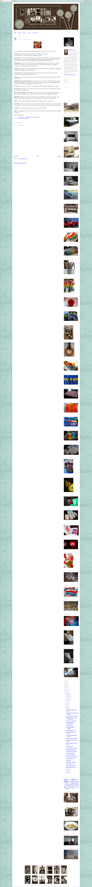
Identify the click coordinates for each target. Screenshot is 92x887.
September (68, 699)
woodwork (68, 785)
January (67, 772)
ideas (67, 782)
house (65, 786)
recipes (66, 779)
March (67, 769)
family (77, 784)
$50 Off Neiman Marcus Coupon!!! (70, 728)
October (67, 697)
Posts (66, 80)
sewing (74, 785)
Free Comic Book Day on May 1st (72, 716)
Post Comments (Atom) (23, 158)
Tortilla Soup (68, 760)
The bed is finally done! (70, 758)
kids (67, 784)
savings (27, 118)
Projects (24, 32)
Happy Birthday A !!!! (70, 763)
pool (78, 786)
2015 (66, 684)
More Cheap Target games (70, 765)
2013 (66, 687)
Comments (67, 82)
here (36, 55)
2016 (66, 682)
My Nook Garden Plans (70, 753)
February (68, 771)
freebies (23, 118)
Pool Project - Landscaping (71, 720)
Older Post (59, 156)
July (67, 703)
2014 (66, 685)
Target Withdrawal (69, 725)
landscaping (68, 788)
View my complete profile (70, 74)
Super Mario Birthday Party (71, 749)
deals (19, 118)
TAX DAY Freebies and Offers (71, 751)
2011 (66, 691)
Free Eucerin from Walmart (71, 730)
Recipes (19, 32)
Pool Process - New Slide (70, 755)
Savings (29, 32)
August (67, 701)
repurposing (73, 788)
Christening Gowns (69, 746)
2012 (66, 689)
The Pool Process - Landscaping (72, 748)
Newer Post (16, 156)
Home (15, 32)
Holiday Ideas (35, 32)
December (68, 694)
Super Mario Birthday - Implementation (70, 723)
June (67, 704)
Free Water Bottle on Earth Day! (72, 738)
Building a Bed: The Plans (71, 767)
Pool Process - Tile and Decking (72, 756)
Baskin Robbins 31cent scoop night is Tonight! (71, 718)
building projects (75, 782)
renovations (71, 786)
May (67, 706)
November (68, 696)
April (67, 708)
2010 (66, 692)
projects (77, 781)
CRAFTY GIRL (72, 49)
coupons (72, 784)
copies (21, 110)
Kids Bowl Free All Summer (71, 762)
